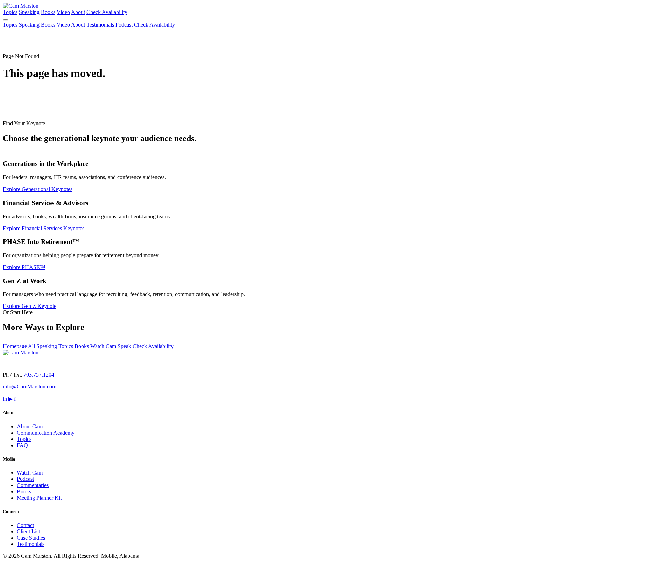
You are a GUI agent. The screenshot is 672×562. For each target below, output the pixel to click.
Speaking (29, 12)
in (5, 399)
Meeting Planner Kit (39, 498)
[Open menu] (5, 20)
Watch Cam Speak (110, 346)
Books (48, 12)
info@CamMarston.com (29, 386)
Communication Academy (46, 433)
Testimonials (100, 25)
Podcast (124, 25)
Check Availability (106, 12)
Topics (10, 12)
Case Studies (31, 538)
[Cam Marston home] (20, 6)
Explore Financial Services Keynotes (43, 228)
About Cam (30, 426)
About (78, 12)
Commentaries (33, 485)
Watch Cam (30, 473)
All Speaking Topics (50, 346)
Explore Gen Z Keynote (29, 306)
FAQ (22, 445)
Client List (28, 531)
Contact (25, 525)
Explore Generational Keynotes (37, 189)
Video (63, 12)
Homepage (15, 346)
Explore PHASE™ (24, 267)
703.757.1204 (38, 375)
